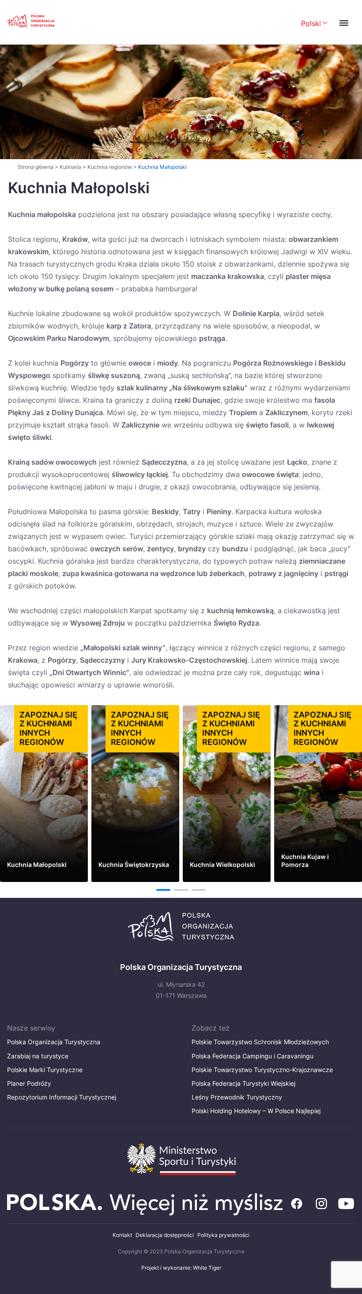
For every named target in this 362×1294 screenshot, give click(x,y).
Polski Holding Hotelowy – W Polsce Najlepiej (256, 1111)
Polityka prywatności (223, 1235)
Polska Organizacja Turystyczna (53, 1042)
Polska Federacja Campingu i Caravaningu (252, 1056)
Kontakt (122, 1235)
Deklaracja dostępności (165, 1235)
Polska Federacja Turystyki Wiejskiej (243, 1083)
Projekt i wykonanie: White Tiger (181, 1267)
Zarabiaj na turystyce (37, 1056)
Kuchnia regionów (109, 167)
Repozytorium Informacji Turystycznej (61, 1097)
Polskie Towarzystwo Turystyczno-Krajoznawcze (262, 1069)
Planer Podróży (29, 1083)
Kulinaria (70, 167)
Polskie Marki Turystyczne (45, 1069)
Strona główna (35, 167)
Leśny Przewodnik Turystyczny (237, 1097)
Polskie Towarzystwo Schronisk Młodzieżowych (260, 1042)
